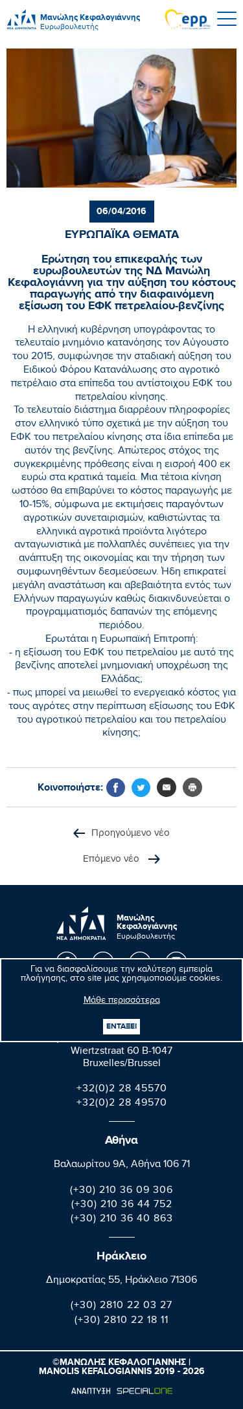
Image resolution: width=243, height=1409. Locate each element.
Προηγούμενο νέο (130, 834)
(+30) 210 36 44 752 (121, 1205)
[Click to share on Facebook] (115, 787)
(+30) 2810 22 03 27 (121, 1306)
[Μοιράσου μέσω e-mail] (166, 787)
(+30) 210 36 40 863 (122, 1220)
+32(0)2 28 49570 (121, 1104)
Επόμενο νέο (112, 860)
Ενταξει (121, 1026)
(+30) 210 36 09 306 (121, 1191)
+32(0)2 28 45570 (121, 1090)
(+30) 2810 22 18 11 (121, 1321)
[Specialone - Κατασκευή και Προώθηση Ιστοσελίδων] (121, 1391)
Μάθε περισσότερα (122, 1001)
